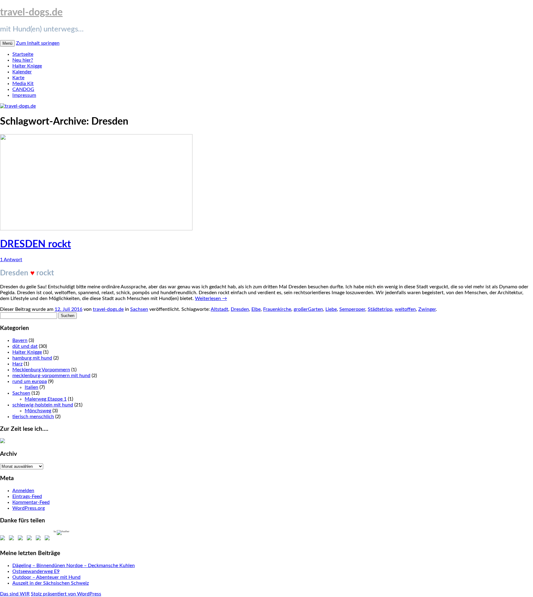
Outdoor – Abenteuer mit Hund (46, 577)
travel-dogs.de (31, 12)
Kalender (22, 71)
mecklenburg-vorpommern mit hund (51, 375)
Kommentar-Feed (31, 502)
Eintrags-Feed (27, 496)
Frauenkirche (277, 309)
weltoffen (405, 309)
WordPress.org (28, 508)
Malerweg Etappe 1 (46, 399)
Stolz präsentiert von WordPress (66, 593)
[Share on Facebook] (3, 539)
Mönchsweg (38, 410)
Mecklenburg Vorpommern (41, 369)
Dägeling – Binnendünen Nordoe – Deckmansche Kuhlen (73, 565)
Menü (7, 43)
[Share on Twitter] (12, 539)
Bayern (19, 340)
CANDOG (23, 89)
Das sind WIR (15, 593)
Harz (17, 363)
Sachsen (139, 309)
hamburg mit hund (32, 358)
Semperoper (352, 309)
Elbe (256, 309)
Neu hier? (22, 60)
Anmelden (23, 490)
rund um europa (29, 381)
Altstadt (219, 309)
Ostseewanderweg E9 (36, 571)
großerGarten (308, 309)
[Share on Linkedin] (39, 539)
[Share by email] (48, 539)
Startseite (22, 54)
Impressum (24, 95)
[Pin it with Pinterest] (30, 539)
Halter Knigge (27, 66)
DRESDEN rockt (35, 244)
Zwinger (427, 309)
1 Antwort (11, 259)
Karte (18, 77)
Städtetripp (380, 309)
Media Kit (23, 83)
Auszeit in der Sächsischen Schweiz (50, 583)
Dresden (240, 309)
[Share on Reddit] (21, 539)
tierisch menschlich (33, 416)
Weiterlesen (211, 298)
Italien (31, 387)
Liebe (331, 309)
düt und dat (25, 346)
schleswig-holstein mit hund (42, 404)
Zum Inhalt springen (38, 43)
